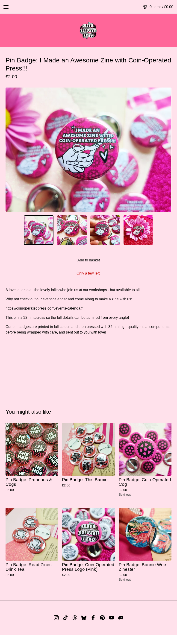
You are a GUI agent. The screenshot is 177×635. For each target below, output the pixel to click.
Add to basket (88, 260)
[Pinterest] (102, 617)
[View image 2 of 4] (72, 230)
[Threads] (74, 617)
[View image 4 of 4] (138, 230)
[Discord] (120, 617)
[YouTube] (111, 617)
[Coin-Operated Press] (88, 30)
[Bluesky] (83, 617)
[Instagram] (56, 617)
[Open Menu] (6, 7)
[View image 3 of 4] (105, 230)
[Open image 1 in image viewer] (88, 150)
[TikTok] (65, 617)
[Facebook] (93, 617)
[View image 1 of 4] (38, 230)
